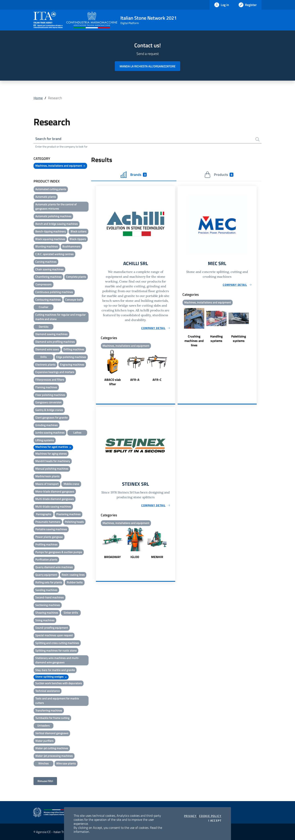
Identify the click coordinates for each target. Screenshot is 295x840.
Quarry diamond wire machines (54, 567)
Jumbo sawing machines (50, 432)
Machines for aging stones (51, 453)
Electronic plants (45, 364)
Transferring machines (48, 710)
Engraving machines (72, 364)
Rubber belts (75, 582)
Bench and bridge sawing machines (56, 224)
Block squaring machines (50, 239)
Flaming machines (46, 387)
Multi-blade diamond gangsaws (54, 499)
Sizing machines (45, 620)
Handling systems (216, 338)
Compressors (44, 284)
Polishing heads (74, 522)
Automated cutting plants (50, 189)
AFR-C (157, 379)
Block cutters (78, 231)
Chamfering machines (48, 277)
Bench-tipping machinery (50, 231)
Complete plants (76, 277)
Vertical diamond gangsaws (51, 733)
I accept (214, 820)
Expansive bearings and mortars (54, 372)
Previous (98, 368)
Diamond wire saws (47, 349)
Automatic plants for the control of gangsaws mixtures (56, 206)
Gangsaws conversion (48, 402)
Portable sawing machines (51, 529)
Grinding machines (46, 425)
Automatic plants (45, 197)
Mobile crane (71, 484)
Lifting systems (44, 440)
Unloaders (43, 725)
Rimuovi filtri (45, 781)
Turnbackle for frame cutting (52, 718)
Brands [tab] (137, 174)
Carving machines (46, 261)
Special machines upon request (54, 635)
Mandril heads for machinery (52, 461)
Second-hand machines (49, 597)
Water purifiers (44, 741)
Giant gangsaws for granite (51, 417)
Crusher (43, 307)
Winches (43, 763)
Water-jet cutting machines (51, 748)
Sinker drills (71, 612)
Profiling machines (46, 544)
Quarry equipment (46, 574)
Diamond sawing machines (51, 334)
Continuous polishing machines (54, 292)
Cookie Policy (210, 816)
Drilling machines (73, 349)
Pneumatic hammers (47, 522)
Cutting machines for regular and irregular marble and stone (60, 316)
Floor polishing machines (50, 395)
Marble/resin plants (47, 476)
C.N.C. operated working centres (54, 254)
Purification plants (46, 559)
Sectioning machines (47, 605)
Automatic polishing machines (53, 216)
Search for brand (48, 138)
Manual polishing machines (51, 468)
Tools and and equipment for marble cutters (57, 700)
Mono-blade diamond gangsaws (54, 491)
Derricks (44, 326)
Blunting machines (46, 246)
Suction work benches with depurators (58, 683)
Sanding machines (46, 590)
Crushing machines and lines (194, 341)
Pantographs (43, 514)
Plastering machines (68, 514)
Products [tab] (223, 174)
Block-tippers (78, 239)
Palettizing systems (238, 338)
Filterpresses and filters (49, 379)
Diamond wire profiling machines (55, 341)
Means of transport (47, 484)
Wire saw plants (66, 763)
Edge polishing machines (71, 357)
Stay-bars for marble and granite (55, 670)
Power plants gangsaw (49, 537)
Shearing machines (46, 612)
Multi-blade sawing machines (53, 506)
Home (38, 98)
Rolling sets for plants (48, 582)
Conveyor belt (73, 299)
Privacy (190, 816)
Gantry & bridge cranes (49, 410)
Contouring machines (48, 299)
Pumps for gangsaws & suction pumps (58, 552)
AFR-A (134, 379)
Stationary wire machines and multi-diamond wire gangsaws (57, 660)
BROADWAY (112, 556)
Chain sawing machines (49, 269)
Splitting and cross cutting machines (57, 643)
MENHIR (157, 556)
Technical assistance (47, 691)
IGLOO (134, 556)
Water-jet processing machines (54, 756)
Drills (43, 357)
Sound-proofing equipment (51, 627)
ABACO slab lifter (112, 381)
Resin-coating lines (73, 574)
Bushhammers (71, 246)
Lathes (77, 432)
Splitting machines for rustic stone (56, 650)
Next (173, 368)
